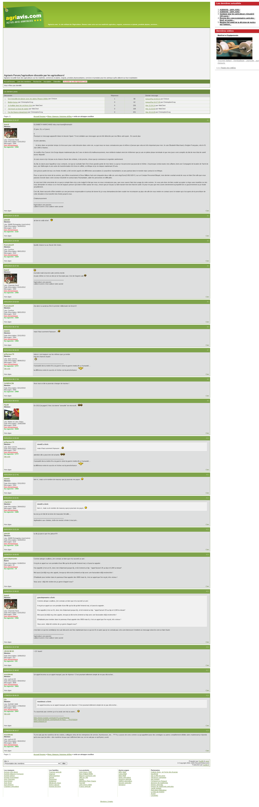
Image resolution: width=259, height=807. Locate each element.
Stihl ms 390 (83, 777)
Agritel (81, 779)
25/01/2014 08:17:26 (11, 379)
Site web (7, 368)
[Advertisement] (106, 51)
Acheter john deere (11, 772)
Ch (5, 700)
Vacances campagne (158, 777)
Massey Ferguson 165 (87, 776)
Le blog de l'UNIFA (157, 792)
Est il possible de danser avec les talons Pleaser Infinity (28, 99)
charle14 (8, 502)
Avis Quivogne (9, 779)
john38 (7, 220)
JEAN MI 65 (9, 651)
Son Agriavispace (11, 145)
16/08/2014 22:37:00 (11, 647)
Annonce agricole (125, 779)
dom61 (7, 331)
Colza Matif (123, 774)
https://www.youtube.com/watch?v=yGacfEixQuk (51, 718)
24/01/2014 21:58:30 (11, 216)
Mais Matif (122, 776)
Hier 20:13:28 (150, 112)
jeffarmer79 (9, 354)
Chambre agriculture (11, 786)
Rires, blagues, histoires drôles (59, 116)
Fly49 (6, 405)
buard (6, 124)
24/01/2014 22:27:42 (11, 266)
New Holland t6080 (86, 774)
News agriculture (125, 777)
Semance (122, 785)
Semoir (51, 777)
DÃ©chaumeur (54, 776)
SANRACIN (9, 383)
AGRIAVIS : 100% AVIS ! (230, 10)
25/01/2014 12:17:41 (11, 475)
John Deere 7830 (85, 772)
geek (207, 761)
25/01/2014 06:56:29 (11, 350)
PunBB (201, 761)
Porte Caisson (54, 785)
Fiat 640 (82, 783)
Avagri (153, 794)
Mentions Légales (106, 801)
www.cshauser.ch (40, 721)
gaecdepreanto (10, 559)
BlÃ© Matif (122, 772)
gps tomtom (155, 779)
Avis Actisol (8, 781)
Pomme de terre (55, 786)
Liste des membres (24, 81)
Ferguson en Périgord (159, 781)
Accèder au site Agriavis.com (75, 82)
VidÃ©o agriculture (125, 781)
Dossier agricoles (125, 783)
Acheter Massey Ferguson (14, 774)
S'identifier (57, 81)
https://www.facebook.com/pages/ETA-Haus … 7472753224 (55, 719)
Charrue (52, 774)
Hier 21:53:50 (150, 109)
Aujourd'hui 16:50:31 (152, 99)
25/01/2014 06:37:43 (11, 327)
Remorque (53, 779)
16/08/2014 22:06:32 (11, 591)
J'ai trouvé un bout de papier (18, 109)
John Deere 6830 (85, 785)
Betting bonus (13, 102)
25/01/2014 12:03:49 (11, 438)
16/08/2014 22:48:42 (11, 670)
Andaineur (52, 781)
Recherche (37, 81)
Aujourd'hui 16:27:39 (152, 102)
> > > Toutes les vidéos (226, 68)
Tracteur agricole (55, 772)
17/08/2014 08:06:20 (11, 695)
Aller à (6, 761)
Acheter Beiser (9, 776)
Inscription (47, 81)
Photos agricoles (157, 785)
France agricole (85, 786)
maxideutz (8, 674)
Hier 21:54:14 (150, 105)
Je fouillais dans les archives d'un (20, 105)
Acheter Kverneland (11, 777)
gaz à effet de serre (158, 776)
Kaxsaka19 (9, 245)
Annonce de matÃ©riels (159, 783)
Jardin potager (156, 788)
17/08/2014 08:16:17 (11, 730)
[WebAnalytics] (129, 805)
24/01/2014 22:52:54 (11, 302)
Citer (207, 211)
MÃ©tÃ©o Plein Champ (87, 781)
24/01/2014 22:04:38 (11, 241)
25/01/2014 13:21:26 (11, 529)
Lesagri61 (154, 795)
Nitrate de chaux (55, 783)
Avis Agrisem (8, 785)
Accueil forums (9, 81)
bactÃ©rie (154, 774)
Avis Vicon (8, 783)
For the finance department (17, 112)
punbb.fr (206, 765)
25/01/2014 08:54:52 (11, 401)
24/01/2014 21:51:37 (11, 120)
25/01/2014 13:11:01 (11, 498)
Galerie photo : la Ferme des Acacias (164, 772)
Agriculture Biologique (159, 790)
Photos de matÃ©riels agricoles (162, 786)
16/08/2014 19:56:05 (11, 554)
